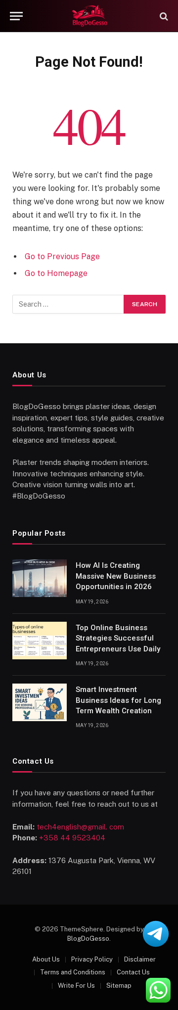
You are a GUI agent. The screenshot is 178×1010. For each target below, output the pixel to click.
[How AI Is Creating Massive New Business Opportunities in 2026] (39, 578)
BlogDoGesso (88, 938)
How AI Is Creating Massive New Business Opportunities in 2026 (116, 576)
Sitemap (119, 985)
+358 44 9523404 (72, 837)
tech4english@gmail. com (80, 827)
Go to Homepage (56, 273)
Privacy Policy (92, 959)
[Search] (163, 16)
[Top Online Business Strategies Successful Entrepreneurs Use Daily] (39, 640)
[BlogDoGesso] (89, 16)
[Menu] (16, 16)
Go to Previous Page (62, 256)
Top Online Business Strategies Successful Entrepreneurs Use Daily (118, 638)
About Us (46, 959)
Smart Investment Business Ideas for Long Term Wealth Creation (118, 700)
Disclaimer (140, 959)
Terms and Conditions (72, 972)
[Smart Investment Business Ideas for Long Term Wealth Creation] (39, 702)
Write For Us (76, 985)
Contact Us (133, 972)
